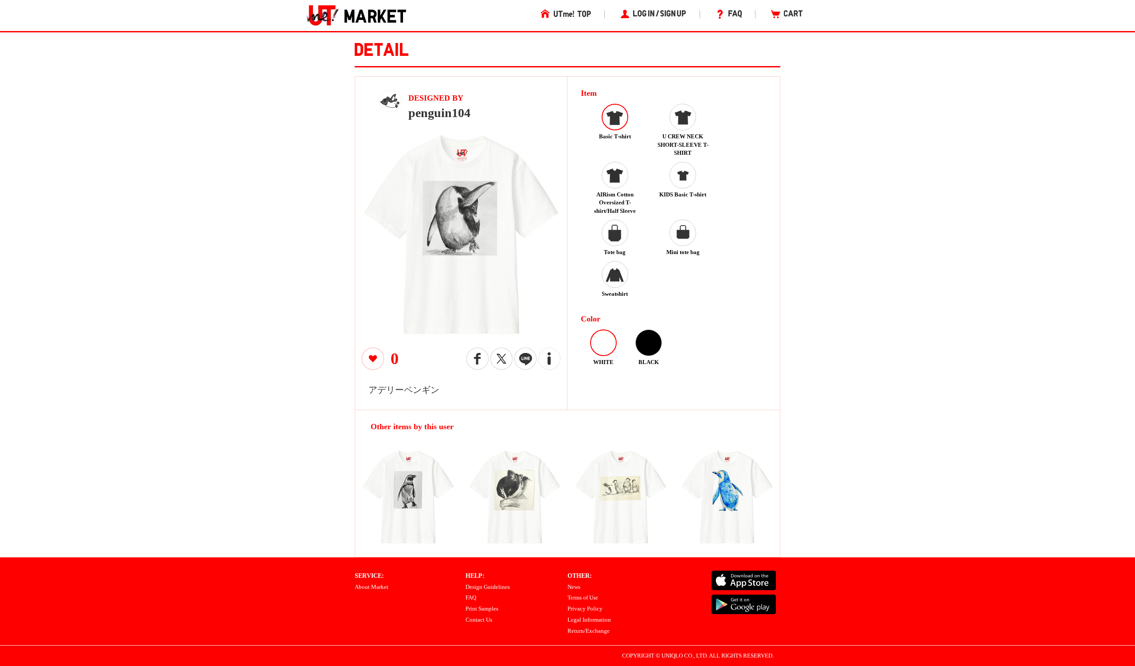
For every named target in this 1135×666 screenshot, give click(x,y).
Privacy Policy (585, 608)
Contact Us (479, 619)
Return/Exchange (589, 630)
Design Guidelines (488, 587)
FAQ (471, 597)
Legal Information (589, 619)
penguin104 (439, 113)
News (574, 587)
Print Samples (482, 608)
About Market (371, 587)
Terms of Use (583, 597)
